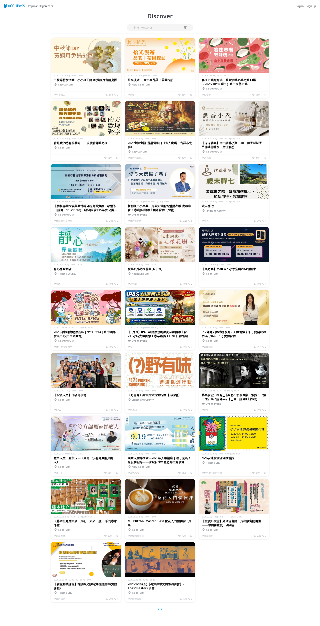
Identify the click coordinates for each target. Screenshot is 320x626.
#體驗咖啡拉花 (136, 535)
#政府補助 (59, 598)
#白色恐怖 (133, 472)
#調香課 (206, 157)
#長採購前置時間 (63, 220)
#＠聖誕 (132, 283)
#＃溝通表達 (135, 598)
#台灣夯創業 (135, 220)
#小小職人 (59, 94)
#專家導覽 (59, 535)
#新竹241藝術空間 (212, 472)
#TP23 (58, 409)
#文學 (205, 409)
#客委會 (206, 94)
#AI (130, 346)
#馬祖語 (132, 409)
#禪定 (57, 283)
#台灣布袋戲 (135, 157)
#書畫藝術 (207, 535)
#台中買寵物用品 (63, 346)
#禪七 (205, 220)
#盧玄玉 (58, 472)
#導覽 (131, 94)
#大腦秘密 (207, 346)
